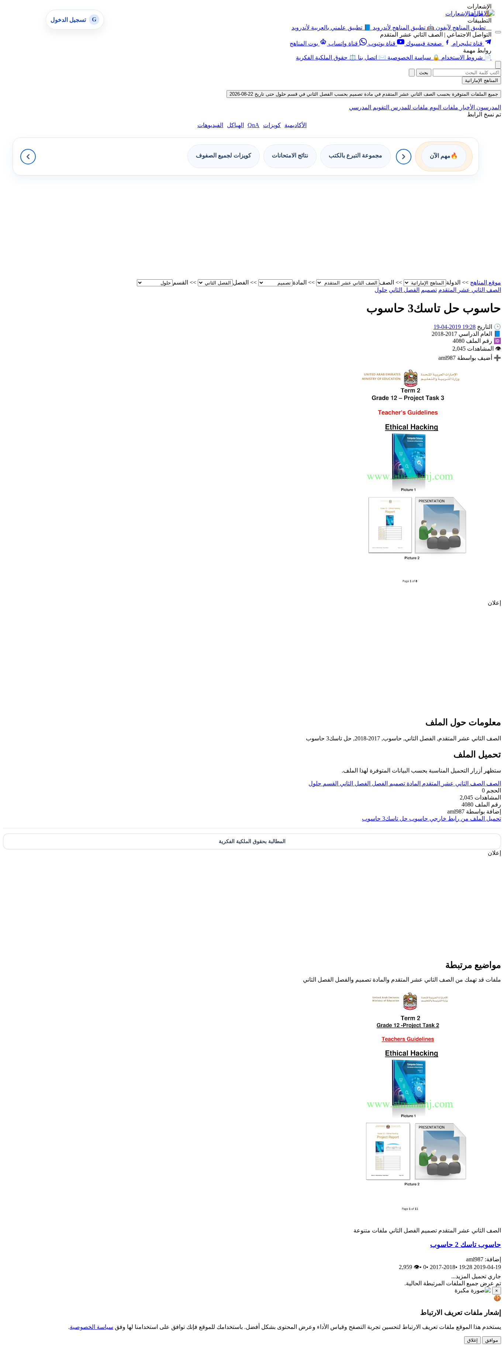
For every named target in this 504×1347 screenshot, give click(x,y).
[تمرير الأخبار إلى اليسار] (28, 156)
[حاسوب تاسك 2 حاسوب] (410, 1223)
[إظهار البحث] (498, 65)
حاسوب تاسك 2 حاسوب (465, 1244)
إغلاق (472, 1340)
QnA (253, 125)
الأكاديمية (295, 125)
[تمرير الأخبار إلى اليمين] (403, 156)
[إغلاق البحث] (412, 72)
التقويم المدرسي (369, 107)
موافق (491, 1340)
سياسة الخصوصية (91, 1327)
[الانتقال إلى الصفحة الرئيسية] (481, 13)
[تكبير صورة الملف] (410, 596)
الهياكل (235, 125)
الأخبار (466, 107)
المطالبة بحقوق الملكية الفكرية (252, 841)
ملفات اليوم (443, 107)
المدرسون (488, 107)
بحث (423, 72)
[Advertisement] (279, 227)
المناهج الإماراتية (481, 80)
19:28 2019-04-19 (455, 327)
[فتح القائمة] (498, 32)
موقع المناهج (485, 282)
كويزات (272, 125)
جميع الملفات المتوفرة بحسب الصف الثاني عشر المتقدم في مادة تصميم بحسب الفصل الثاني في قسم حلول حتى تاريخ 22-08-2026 (363, 94)
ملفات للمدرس (408, 107)
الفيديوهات (210, 125)
